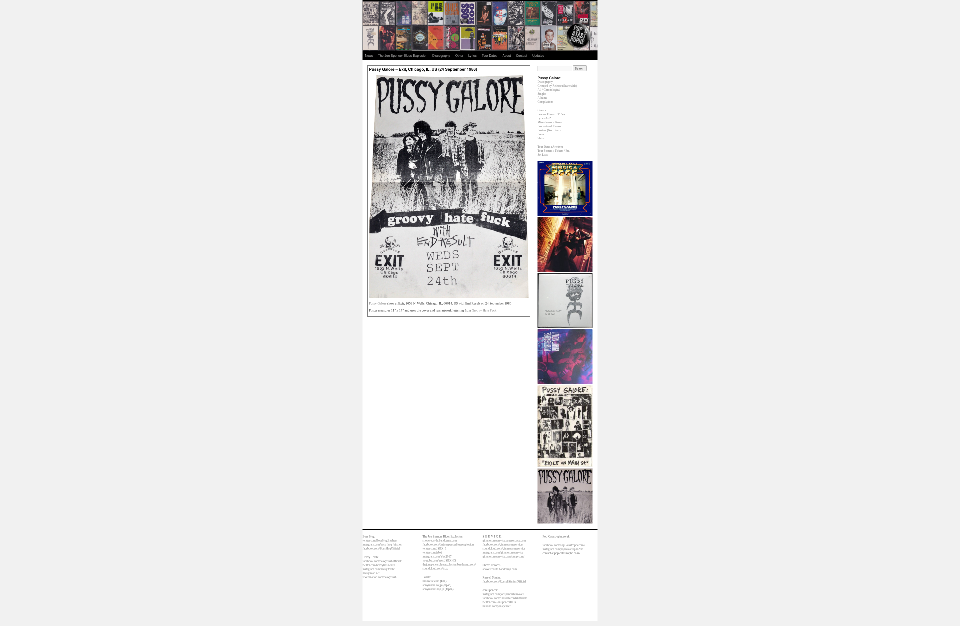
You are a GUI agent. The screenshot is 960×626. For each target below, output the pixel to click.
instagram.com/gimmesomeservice (502, 552)
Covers (542, 110)
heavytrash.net (371, 573)
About (506, 55)
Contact (521, 55)
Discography (441, 55)
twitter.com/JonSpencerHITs (499, 602)
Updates (538, 55)
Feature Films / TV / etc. (552, 114)
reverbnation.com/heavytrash (379, 577)
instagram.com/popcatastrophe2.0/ (562, 549)
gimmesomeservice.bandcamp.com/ (503, 556)
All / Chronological (549, 90)
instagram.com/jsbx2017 (437, 556)
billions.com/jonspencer (496, 606)
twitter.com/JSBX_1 (434, 548)
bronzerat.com (430, 581)
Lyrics (472, 55)
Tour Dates (490, 55)
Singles (542, 94)
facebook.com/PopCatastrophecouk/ (563, 545)
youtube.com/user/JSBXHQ (439, 560)
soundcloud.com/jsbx (435, 568)
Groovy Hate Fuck (484, 310)
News (369, 55)
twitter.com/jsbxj (432, 552)
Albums (542, 98)
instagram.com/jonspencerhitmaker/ (503, 594)
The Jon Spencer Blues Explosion (402, 55)
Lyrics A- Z (544, 118)
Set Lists (543, 154)
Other (459, 55)
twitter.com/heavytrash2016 (378, 565)
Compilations (545, 102)
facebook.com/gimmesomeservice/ (502, 544)
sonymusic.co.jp (432, 585)
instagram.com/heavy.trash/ (378, 569)
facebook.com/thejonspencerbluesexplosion (448, 544)
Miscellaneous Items (550, 122)
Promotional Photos (549, 126)
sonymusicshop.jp (433, 589)
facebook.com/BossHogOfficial (381, 548)
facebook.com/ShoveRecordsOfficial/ (504, 598)
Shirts (541, 138)
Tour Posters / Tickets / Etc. (554, 150)
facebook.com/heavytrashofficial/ (382, 561)
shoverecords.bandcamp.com (439, 540)
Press (541, 134)
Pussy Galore (377, 303)
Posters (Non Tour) (549, 130)
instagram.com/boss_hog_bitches (382, 544)
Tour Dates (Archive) (550, 146)
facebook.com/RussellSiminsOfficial (504, 581)
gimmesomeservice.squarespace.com (504, 540)
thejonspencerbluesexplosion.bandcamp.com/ (449, 564)
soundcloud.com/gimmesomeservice (503, 548)
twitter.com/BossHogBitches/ (379, 540)
